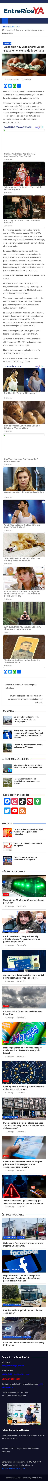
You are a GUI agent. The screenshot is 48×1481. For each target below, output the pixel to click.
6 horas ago (9, 1093)
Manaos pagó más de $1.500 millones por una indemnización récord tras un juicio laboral (22, 1050)
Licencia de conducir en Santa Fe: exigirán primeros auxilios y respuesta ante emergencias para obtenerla (22, 1164)
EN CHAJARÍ (7, 1337)
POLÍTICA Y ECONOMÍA (10, 931)
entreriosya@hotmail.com (13, 1468)
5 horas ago (9, 1056)
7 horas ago (9, 1132)
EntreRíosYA (26, 79)
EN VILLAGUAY (8, 1304)
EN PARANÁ (7, 1270)
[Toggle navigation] (11, 20)
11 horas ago (10, 1207)
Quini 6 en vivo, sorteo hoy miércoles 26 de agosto (25, 858)
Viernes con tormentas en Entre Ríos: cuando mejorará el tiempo (28, 766)
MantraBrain (36, 1478)
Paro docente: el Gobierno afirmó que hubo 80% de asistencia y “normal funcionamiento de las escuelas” (23, 1125)
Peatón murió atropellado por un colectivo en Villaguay (28, 746)
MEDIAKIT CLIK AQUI (11, 1379)
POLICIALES (20, 1237)
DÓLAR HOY (7, 43)
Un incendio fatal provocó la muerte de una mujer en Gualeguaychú (26, 719)
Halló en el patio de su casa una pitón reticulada (21, 686)
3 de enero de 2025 (12, 79)
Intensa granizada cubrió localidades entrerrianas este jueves (27, 781)
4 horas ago (9, 945)
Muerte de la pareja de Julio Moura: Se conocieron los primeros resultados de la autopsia (25, 699)
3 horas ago (9, 906)
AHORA (6, 894)
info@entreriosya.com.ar (13, 1365)
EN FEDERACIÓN (17, 1337)
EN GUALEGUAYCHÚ (10, 1237)
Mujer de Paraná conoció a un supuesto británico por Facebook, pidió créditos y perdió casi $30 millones (29, 734)
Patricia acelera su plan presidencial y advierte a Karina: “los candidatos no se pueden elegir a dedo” (21, 939)
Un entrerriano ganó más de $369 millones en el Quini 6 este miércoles (28, 831)
